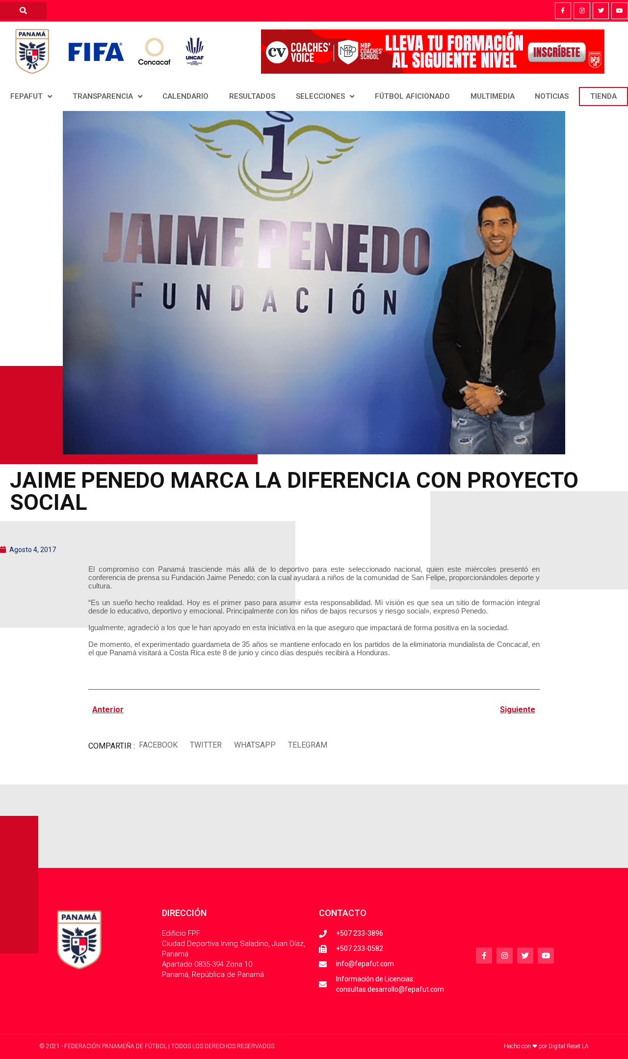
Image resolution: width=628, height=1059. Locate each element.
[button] (158, 745)
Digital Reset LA (569, 1046)
